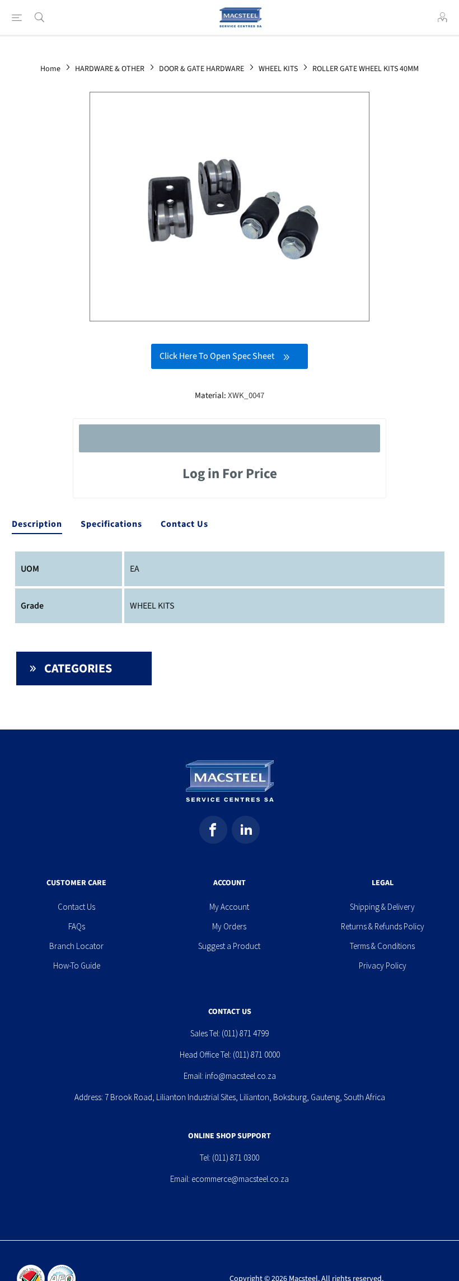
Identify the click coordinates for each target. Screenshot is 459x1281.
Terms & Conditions (382, 946)
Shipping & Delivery (382, 906)
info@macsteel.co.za (240, 1075)
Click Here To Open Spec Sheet (217, 356)
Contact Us (184, 524)
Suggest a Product (229, 946)
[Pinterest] (246, 830)
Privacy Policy (382, 965)
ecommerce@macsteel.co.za (240, 1179)
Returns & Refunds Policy (382, 926)
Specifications (111, 524)
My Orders (229, 926)
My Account (229, 906)
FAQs (76, 926)
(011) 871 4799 (245, 1033)
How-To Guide (76, 965)
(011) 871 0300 (235, 1157)
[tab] (37, 524)
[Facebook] (213, 830)
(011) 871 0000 (256, 1054)
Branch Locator (76, 946)
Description (37, 524)
